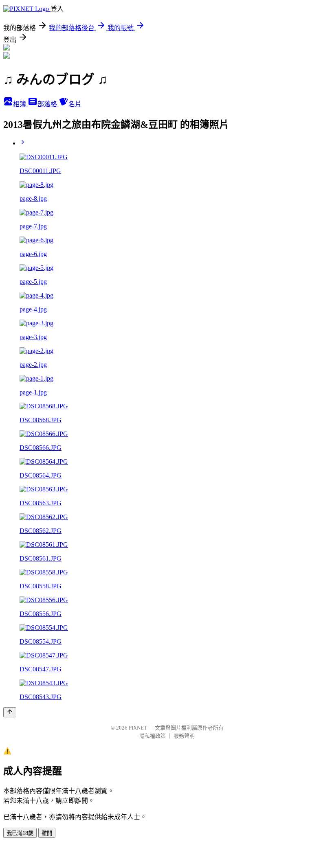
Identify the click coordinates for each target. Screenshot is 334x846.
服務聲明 (184, 736)
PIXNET (138, 728)
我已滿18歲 (20, 833)
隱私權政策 (152, 736)
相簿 (20, 104)
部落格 (48, 104)
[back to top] (9, 712)
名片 (74, 104)
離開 (47, 833)
